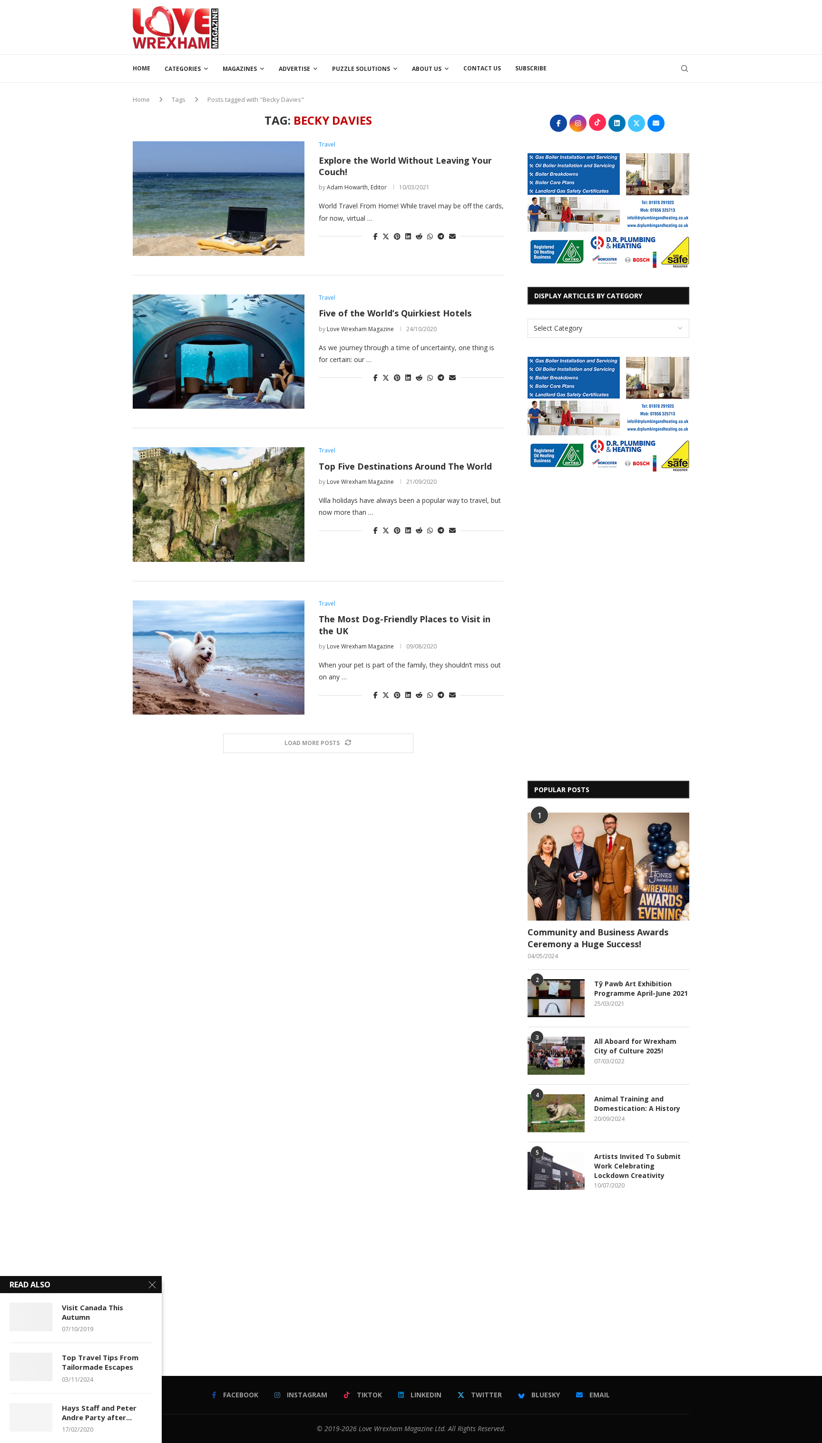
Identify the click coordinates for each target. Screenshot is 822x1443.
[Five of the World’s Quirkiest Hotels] (218, 351)
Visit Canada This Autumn (92, 1312)
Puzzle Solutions (361, 69)
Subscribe (531, 68)
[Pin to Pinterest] (397, 236)
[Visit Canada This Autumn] (31, 1317)
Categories (183, 69)
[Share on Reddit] (419, 236)
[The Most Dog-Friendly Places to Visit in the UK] (218, 657)
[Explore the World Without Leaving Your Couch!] (218, 198)
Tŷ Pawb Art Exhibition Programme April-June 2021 (641, 988)
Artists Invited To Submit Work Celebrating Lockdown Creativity (637, 1165)
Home (141, 68)
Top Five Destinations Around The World (405, 466)
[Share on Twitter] (385, 236)
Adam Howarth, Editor (357, 187)
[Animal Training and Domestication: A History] (556, 1113)
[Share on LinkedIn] (408, 236)
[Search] (684, 68)
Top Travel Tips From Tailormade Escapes (100, 1362)
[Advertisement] (516, 26)
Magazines (240, 69)
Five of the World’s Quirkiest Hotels (395, 313)
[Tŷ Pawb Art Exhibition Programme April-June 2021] (556, 998)
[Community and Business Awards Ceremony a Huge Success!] (608, 867)
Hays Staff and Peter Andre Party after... (99, 1412)
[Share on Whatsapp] (430, 236)
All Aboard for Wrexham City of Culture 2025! (635, 1046)
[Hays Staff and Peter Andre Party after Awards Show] (31, 1417)
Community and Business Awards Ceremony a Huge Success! (598, 938)
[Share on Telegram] (441, 236)
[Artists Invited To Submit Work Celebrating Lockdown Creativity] (556, 1171)
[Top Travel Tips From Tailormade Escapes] (31, 1367)
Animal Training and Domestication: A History (637, 1103)
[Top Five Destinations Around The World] (218, 504)
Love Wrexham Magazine (360, 329)
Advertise (294, 69)
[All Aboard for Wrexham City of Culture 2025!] (556, 1056)
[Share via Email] (452, 236)
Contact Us (482, 68)
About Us (426, 69)
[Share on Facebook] (375, 236)
